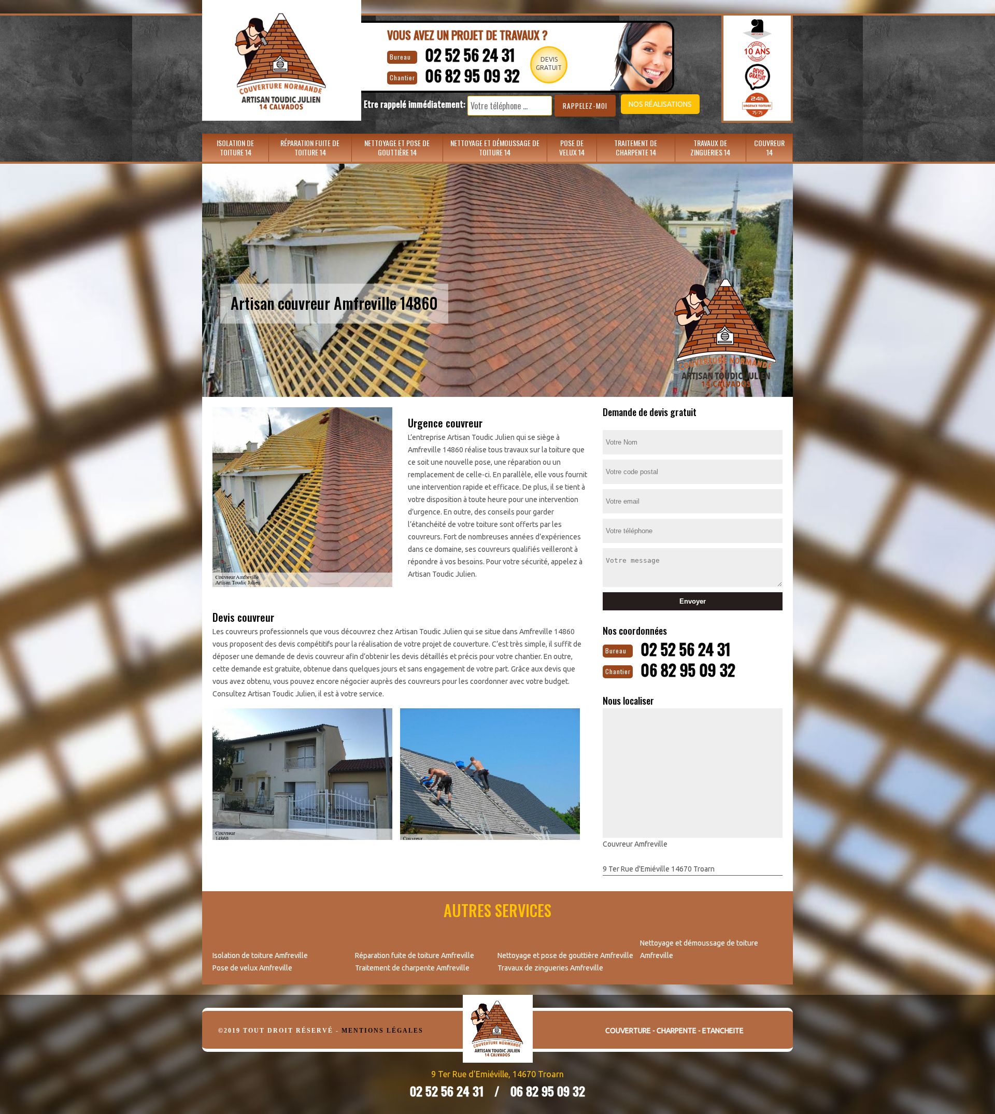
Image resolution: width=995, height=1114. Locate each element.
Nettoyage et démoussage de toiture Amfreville (699, 949)
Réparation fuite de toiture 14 (309, 147)
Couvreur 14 (769, 147)
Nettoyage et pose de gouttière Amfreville (565, 955)
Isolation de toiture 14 (235, 147)
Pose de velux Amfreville (252, 968)
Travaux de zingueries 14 (710, 147)
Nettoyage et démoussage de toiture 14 (494, 147)
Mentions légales (382, 1030)
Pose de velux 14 (572, 147)
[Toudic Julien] (498, 1036)
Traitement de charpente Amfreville (412, 968)
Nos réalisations (660, 104)
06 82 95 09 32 (472, 75)
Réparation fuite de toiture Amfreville (414, 955)
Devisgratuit (549, 63)
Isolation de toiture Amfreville (260, 955)
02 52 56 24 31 (470, 54)
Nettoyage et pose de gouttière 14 (397, 147)
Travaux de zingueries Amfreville (550, 968)
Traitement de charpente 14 (635, 147)
